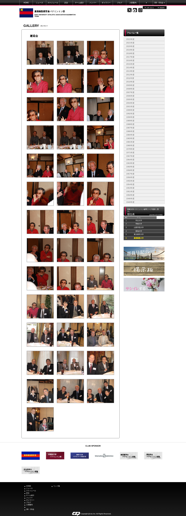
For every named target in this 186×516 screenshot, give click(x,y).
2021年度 (130, 43)
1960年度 (130, 167)
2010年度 (130, 82)
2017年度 (130, 57)
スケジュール (53, 3)
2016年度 (130, 60)
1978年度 (130, 149)
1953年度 (130, 188)
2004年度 (130, 103)
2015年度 (130, 64)
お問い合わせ (150, 7)
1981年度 (130, 142)
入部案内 (132, 3)
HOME (26, 3)
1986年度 (130, 131)
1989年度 (130, 121)
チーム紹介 (79, 3)
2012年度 (130, 75)
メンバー (92, 3)
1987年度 (130, 128)
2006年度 (130, 96)
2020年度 (130, 46)
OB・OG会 (159, 3)
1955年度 (130, 181)
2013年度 (130, 71)
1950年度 (130, 195)
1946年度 (130, 198)
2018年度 (130, 53)
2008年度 (130, 89)
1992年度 (130, 113)
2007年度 (130, 92)
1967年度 (130, 156)
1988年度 (130, 124)
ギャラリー (106, 3)
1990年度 (130, 117)
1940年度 (130, 202)
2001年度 (130, 106)
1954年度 (130, 184)
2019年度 (130, 50)
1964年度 (130, 160)
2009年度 (130, 85)
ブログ (119, 3)
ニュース (39, 3)
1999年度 (130, 110)
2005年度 (130, 99)
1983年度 (130, 138)
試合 (66, 3)
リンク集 (56, 486)
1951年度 (130, 191)
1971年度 (130, 152)
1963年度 (130, 163)
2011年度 (130, 78)
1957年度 (130, 174)
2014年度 (130, 67)
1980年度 (130, 145)
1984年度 (130, 135)
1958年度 (130, 170)
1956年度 (130, 177)
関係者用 (162, 7)
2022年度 (130, 39)
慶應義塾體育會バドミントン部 (49, 11)
